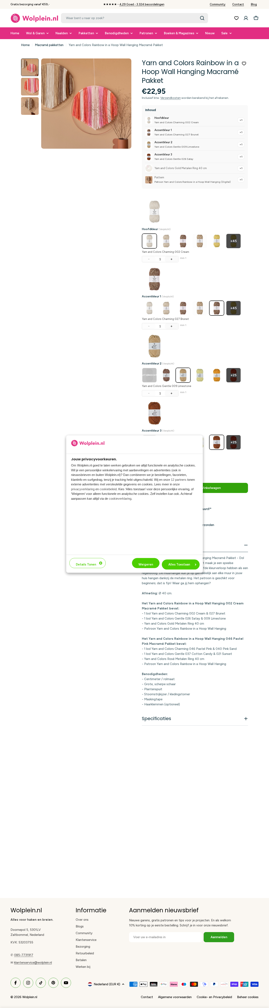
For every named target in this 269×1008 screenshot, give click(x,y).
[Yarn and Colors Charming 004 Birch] (166, 241)
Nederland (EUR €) (107, 984)
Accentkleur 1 (158, 296)
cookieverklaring (120, 498)
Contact (238, 4)
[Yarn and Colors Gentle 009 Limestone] (183, 375)
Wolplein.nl (29, 997)
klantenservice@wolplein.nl (33, 962)
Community (217, 4)
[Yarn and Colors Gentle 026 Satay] (216, 442)
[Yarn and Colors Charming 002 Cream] (149, 241)
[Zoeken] (202, 18)
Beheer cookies (247, 997)
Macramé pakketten (49, 45)
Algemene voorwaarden (175, 997)
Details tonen (86, 564)
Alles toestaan (179, 564)
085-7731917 (23, 955)
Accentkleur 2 (158, 363)
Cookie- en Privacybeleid (214, 997)
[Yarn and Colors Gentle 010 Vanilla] (199, 375)
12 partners (178, 479)
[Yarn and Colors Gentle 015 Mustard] (216, 375)
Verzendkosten (170, 97)
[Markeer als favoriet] (244, 63)
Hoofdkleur (156, 229)
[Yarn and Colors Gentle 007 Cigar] (166, 375)
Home (25, 45)
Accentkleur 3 (158, 430)
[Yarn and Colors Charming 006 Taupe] (183, 241)
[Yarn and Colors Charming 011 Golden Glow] (216, 241)
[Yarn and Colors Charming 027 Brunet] (216, 308)
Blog (254, 4)
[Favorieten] (236, 18)
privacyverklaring (83, 489)
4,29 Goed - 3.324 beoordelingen (141, 4)
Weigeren (145, 564)
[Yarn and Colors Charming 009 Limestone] (199, 241)
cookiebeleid (108, 489)
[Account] (245, 18)
